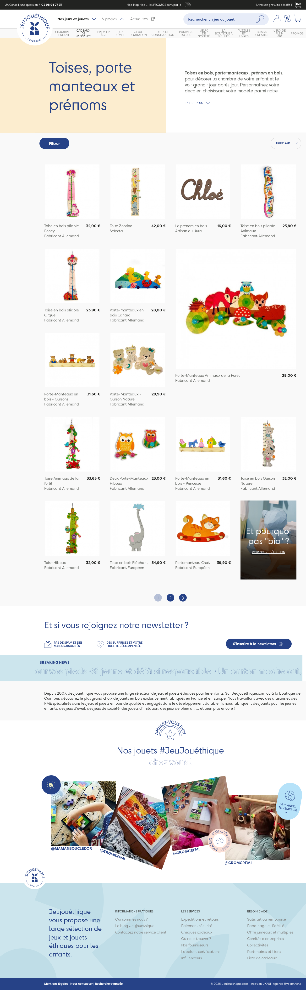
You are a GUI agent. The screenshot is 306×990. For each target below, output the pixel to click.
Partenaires (257, 951)
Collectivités (257, 945)
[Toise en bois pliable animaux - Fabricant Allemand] (268, 192)
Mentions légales (56, 983)
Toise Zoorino (121, 225)
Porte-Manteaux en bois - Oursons (61, 397)
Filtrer (54, 143)
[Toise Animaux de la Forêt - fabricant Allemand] (72, 445)
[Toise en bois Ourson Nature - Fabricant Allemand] (268, 445)
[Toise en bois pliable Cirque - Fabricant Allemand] (72, 276)
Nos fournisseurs (194, 945)
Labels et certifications (200, 951)
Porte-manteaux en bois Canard (127, 313)
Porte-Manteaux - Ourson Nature (125, 397)
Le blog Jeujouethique (134, 925)
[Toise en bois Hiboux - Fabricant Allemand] (72, 529)
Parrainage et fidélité (265, 925)
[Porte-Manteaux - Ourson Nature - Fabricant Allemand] (137, 361)
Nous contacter (81, 983)
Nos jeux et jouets (73, 19)
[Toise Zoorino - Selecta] (137, 192)
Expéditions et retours (200, 919)
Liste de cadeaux (262, 958)
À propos (109, 19)
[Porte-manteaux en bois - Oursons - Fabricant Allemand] (72, 361)
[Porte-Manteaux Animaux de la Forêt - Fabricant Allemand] (236, 309)
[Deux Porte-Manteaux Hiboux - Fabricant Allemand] (137, 445)
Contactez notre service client (140, 932)
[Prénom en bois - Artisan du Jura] (203, 192)
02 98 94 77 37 (51, 5)
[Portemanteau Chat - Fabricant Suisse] (203, 529)
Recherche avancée (109, 983)
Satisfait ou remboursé (266, 919)
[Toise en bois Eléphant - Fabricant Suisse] (137, 529)
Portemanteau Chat (192, 562)
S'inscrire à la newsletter (254, 643)
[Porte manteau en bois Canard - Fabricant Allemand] (137, 276)
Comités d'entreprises (265, 938)
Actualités (139, 18)
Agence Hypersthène (287, 984)
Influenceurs (191, 958)
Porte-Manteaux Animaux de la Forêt (207, 375)
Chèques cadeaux (196, 932)
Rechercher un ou (211, 19)
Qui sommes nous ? (131, 919)
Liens (276, 951)
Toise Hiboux (55, 562)
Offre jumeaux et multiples (270, 932)
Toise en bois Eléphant (129, 562)
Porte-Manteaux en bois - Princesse (192, 481)
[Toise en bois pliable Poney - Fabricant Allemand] (72, 192)
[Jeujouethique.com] (35, 44)
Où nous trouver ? (196, 938)
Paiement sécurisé (196, 925)
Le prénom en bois (191, 225)
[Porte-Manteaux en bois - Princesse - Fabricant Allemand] (203, 445)
